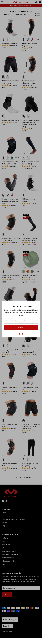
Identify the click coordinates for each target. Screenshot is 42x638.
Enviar (21, 327)
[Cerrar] (37, 303)
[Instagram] (22, 334)
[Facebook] (19, 334)
